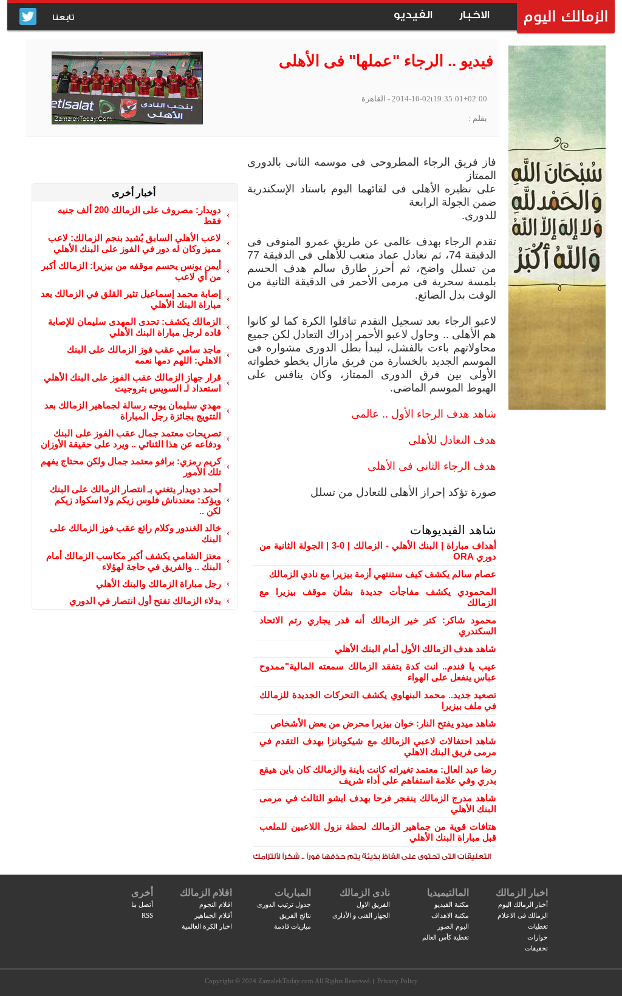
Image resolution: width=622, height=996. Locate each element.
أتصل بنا (142, 904)
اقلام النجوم (215, 904)
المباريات (293, 892)
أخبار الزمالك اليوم (523, 904)
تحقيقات (536, 948)
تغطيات (538, 926)
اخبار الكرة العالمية (207, 926)
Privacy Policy (397, 980)
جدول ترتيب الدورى (284, 904)
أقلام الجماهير (213, 915)
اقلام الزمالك (206, 892)
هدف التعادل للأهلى (452, 440)
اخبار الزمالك (522, 892)
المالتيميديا (448, 892)
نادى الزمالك (365, 892)
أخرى (142, 892)
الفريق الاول (373, 904)
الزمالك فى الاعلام (522, 915)
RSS (147, 915)
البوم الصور (453, 926)
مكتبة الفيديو (451, 904)
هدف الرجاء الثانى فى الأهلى (431, 466)
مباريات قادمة (292, 926)
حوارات (537, 937)
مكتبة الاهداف (450, 915)
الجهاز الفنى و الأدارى (361, 915)
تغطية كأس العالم (445, 937)
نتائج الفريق (295, 915)
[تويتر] (27, 17)
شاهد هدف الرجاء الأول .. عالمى (423, 414)
